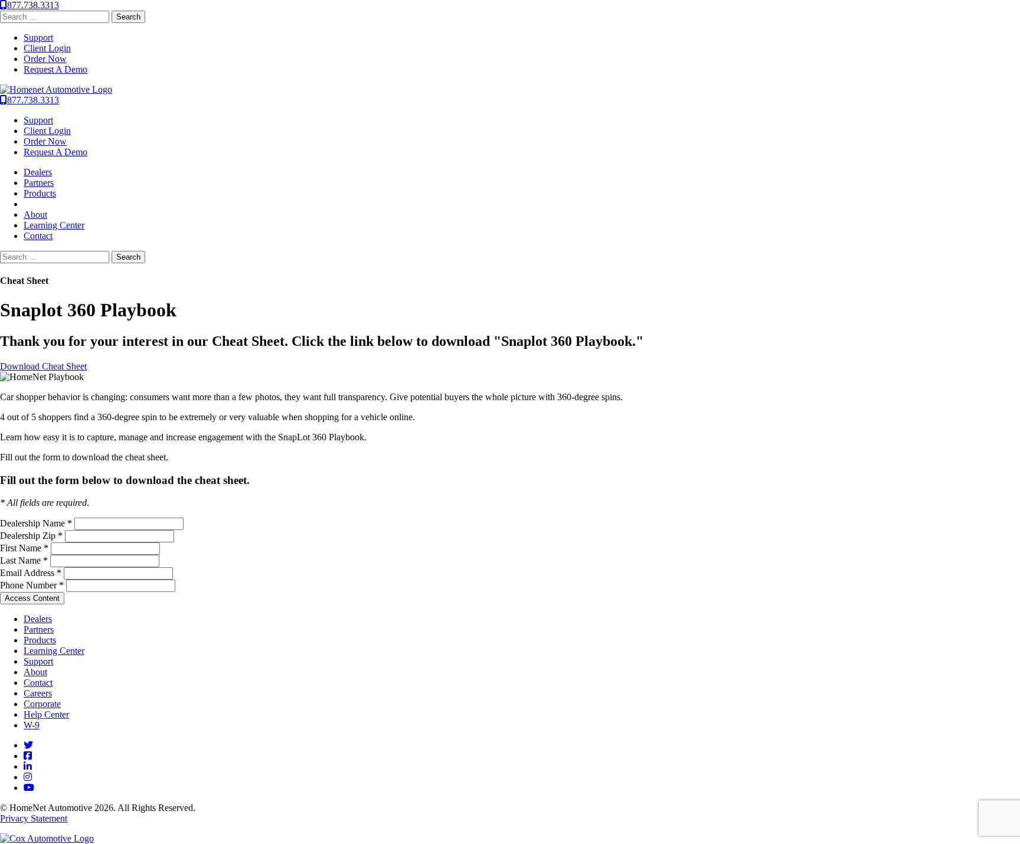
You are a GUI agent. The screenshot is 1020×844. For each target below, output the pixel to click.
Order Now (45, 59)
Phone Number (32, 585)
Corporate (42, 704)
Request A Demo (55, 69)
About (35, 215)
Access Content (32, 598)
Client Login (47, 48)
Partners (39, 183)
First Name (24, 548)
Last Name (24, 560)
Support (38, 37)
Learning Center (54, 225)
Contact (38, 236)
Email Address (30, 573)
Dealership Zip (31, 536)
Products (40, 193)
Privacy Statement (33, 818)
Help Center (46, 714)
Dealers (38, 172)
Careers (38, 693)
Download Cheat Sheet (43, 366)
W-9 (32, 725)
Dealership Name (36, 523)
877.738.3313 (33, 5)
